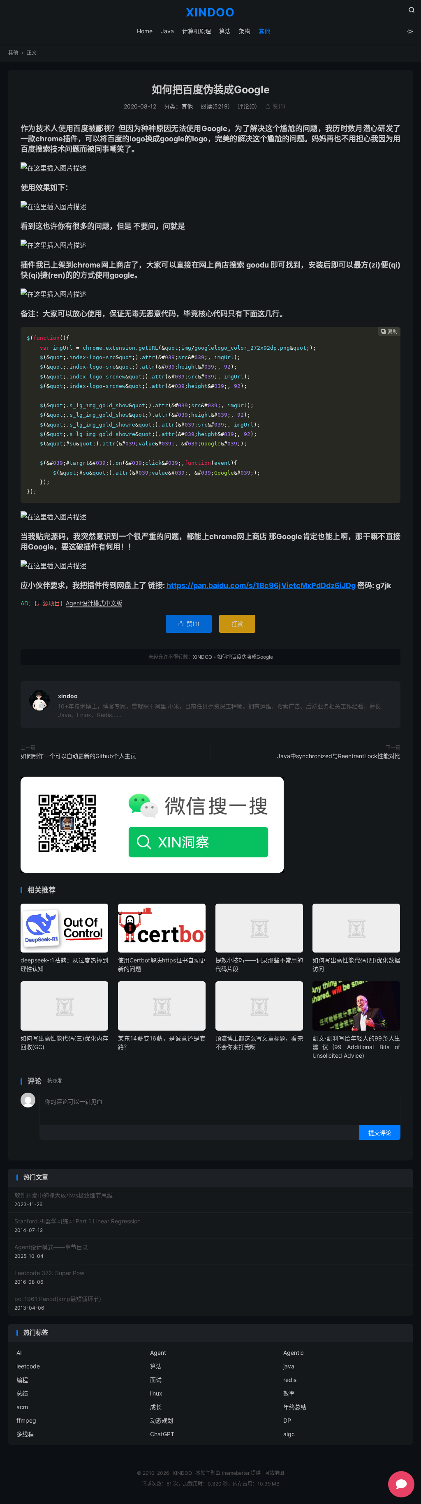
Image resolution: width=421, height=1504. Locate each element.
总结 (22, 1393)
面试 (156, 1379)
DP (287, 1420)
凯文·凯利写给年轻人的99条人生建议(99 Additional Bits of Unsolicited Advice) (356, 1047)
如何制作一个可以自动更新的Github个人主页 (78, 755)
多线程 (25, 1433)
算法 (225, 31)
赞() (275, 106)
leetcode (28, 1366)
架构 (244, 31)
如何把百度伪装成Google (211, 89)
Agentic (293, 1352)
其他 (264, 31)
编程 (22, 1379)
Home (145, 31)
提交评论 (379, 1132)
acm (22, 1406)
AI (19, 1352)
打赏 (237, 623)
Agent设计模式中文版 (94, 603)
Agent (158, 1352)
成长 (156, 1406)
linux (156, 1393)
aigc (289, 1433)
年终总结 (294, 1406)
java (288, 1366)
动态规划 (161, 1420)
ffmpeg (26, 1420)
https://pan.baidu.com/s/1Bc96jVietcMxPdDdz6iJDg (261, 585)
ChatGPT (162, 1433)
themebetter (236, 1473)
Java (167, 31)
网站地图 (274, 1473)
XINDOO (210, 12)
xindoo (68, 695)
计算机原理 (196, 31)
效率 (289, 1393)
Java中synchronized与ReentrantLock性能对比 (338, 755)
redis (289, 1379)
